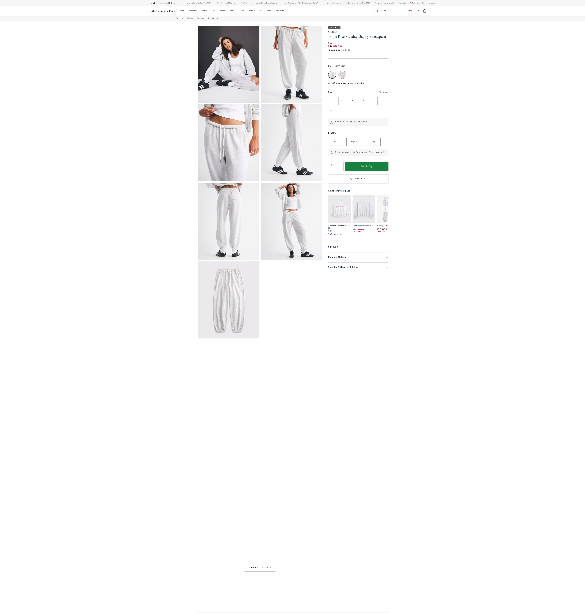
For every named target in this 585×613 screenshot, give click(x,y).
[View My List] (417, 11)
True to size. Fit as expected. (370, 152)
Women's (193, 11)
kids (242, 11)
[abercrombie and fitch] (163, 11)
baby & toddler (255, 11)
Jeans (222, 11)
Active (233, 11)
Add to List (360, 179)
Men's (204, 11)
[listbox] (388, 215)
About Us (280, 11)
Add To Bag (366, 167)
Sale (269, 11)
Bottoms (190, 18)
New (182, 11)
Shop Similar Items (359, 122)
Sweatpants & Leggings (207, 18)
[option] (339, 215)
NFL (213, 11)
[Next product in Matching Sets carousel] (385, 209)
